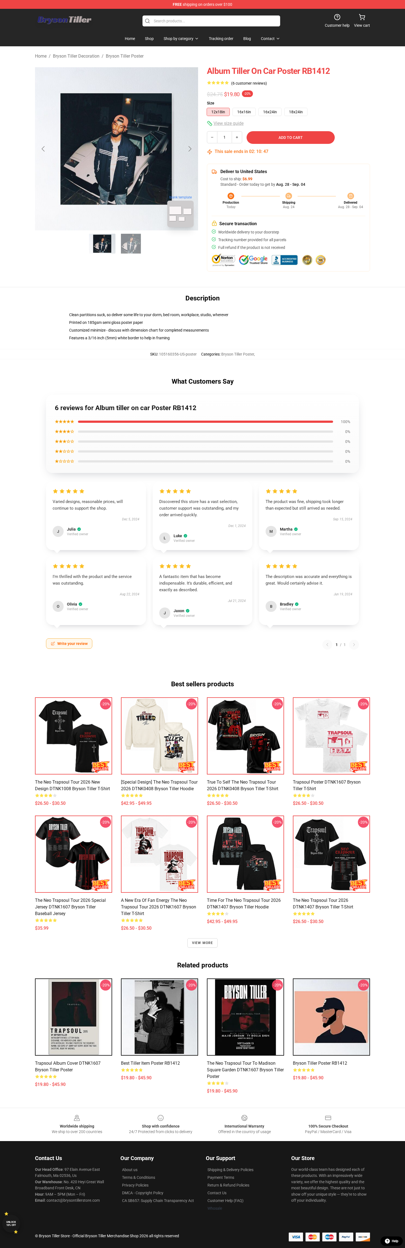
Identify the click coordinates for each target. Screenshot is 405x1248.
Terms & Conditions (138, 1177)
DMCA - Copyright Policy (142, 1193)
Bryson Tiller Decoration (76, 56)
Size (210, 103)
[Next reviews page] (354, 645)
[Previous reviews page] (327, 645)
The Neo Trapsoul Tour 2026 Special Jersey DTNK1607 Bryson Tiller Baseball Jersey (70, 907)
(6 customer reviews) (249, 83)
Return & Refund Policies (228, 1185)
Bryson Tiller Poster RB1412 (320, 1063)
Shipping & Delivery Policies (230, 1170)
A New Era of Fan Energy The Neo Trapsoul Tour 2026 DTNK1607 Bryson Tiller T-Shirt (158, 907)
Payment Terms (220, 1177)
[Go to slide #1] (102, 244)
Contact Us (216, 1193)
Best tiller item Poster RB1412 (150, 1063)
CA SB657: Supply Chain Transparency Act (158, 1200)
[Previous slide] (43, 149)
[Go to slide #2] (131, 244)
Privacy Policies (135, 1185)
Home (41, 56)
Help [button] (395, 1241)
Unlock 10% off (11, 1224)
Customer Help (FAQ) (225, 1200)
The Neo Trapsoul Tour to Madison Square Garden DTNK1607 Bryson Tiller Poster (245, 1070)
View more (202, 943)
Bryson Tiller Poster (125, 56)
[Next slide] (189, 149)
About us (129, 1170)
